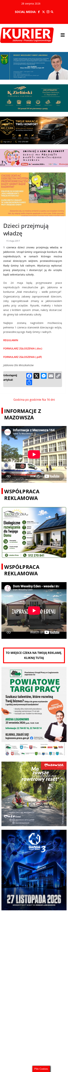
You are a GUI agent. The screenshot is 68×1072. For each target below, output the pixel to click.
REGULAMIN (10, 340)
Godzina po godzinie (27, 400)
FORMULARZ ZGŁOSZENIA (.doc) (22, 348)
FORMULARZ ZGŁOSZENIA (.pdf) (22, 357)
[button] (62, 35)
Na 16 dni (48, 400)
